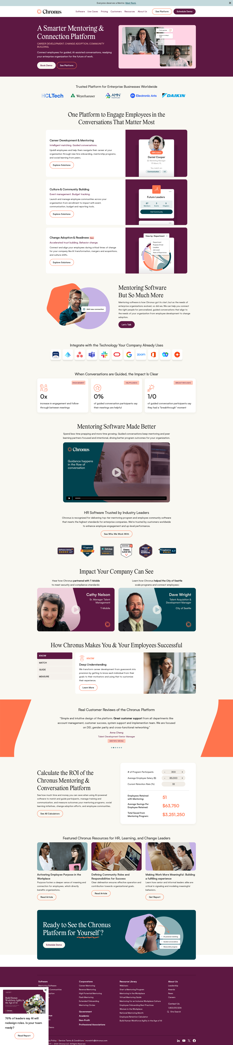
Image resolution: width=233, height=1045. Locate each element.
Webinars (124, 985)
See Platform (162, 11)
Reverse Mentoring (87, 989)
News (170, 993)
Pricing (104, 11)
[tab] (54, 655)
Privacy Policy (50, 1040)
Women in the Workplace (131, 1009)
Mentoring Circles (87, 1005)
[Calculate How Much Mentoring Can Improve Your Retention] (158, 793)
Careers (171, 997)
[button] (116, 472)
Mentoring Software (47, 985)
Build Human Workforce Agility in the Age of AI (141, 1021)
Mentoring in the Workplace (132, 993)
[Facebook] (194, 1040)
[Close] (45, 990)
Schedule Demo (184, 11)
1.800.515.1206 (175, 1008)
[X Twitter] (189, 1040)
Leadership (173, 985)
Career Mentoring (87, 985)
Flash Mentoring (86, 997)
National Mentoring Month (131, 1013)
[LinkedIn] (178, 1040)
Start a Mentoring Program (132, 989)
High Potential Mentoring (90, 993)
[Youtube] (183, 1040)
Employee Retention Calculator (134, 1017)
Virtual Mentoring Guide (130, 997)
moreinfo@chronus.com (96, 1040)
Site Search (175, 1011)
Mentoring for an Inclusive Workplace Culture (140, 1001)
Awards (171, 989)
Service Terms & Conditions (71, 1040)
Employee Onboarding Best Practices (137, 1005)
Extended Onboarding (89, 1001)
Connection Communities (50, 989)
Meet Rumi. (130, 3)
